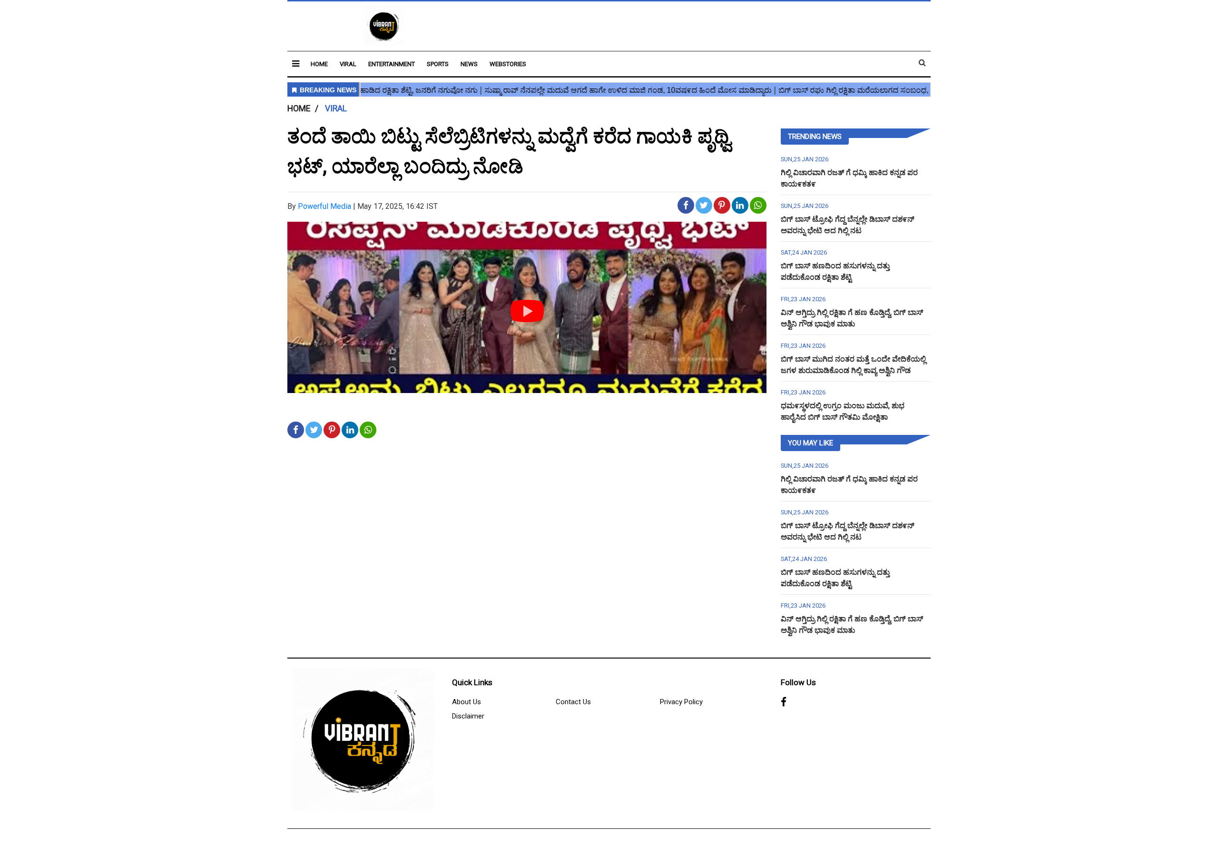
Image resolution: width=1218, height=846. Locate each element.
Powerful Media (324, 206)
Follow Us (798, 682)
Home (319, 64)
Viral (348, 64)
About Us (466, 702)
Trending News (815, 136)
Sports (438, 64)
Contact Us (573, 702)
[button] (295, 64)
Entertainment (391, 64)
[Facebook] (783, 702)
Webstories (508, 64)
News (469, 64)
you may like (810, 443)
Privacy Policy (681, 702)
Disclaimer (468, 716)
